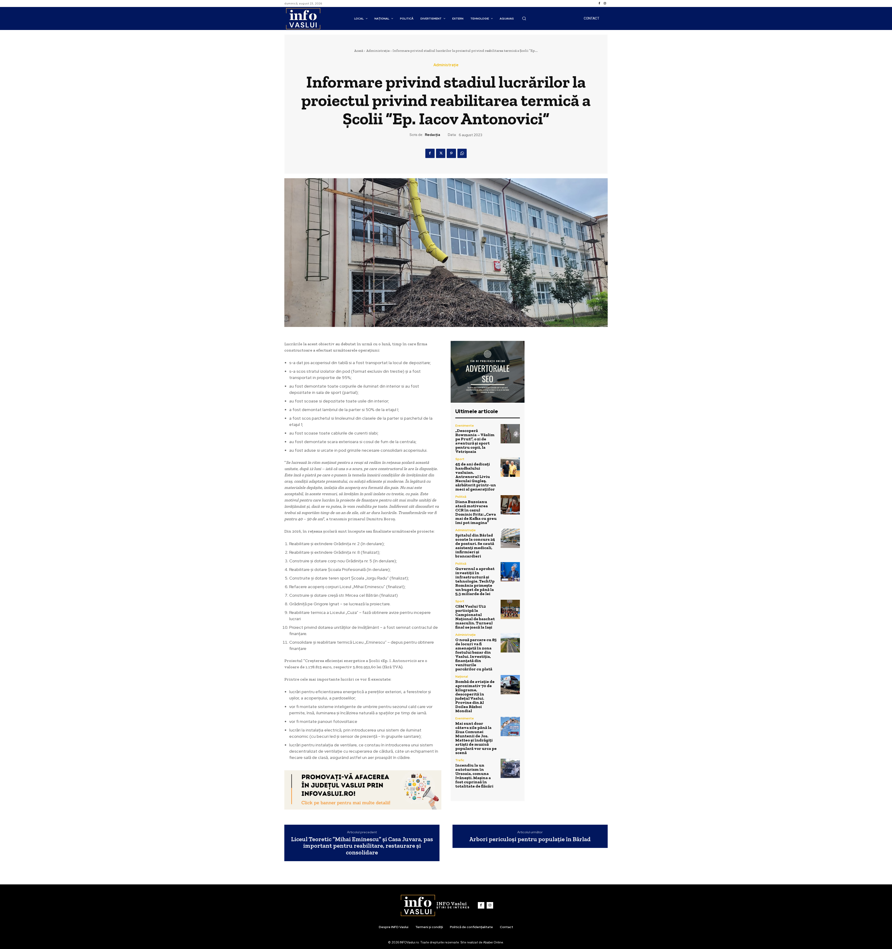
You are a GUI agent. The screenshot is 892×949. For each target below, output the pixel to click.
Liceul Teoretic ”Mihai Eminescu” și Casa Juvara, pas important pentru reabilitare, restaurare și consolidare (362, 846)
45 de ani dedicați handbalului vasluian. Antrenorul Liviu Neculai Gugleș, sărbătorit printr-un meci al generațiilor (475, 476)
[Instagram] (605, 3)
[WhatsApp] (462, 153)
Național (461, 676)
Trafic (459, 760)
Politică (460, 496)
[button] (524, 18)
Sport (459, 459)
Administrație (378, 51)
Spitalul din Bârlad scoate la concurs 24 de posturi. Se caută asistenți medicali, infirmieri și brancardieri (475, 546)
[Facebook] (599, 3)
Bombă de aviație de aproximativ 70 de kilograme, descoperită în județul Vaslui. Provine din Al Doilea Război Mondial (475, 696)
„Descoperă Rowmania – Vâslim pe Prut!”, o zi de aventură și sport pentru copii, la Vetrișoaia (475, 441)
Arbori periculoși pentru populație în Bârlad (530, 839)
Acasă (358, 51)
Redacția (432, 135)
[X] (440, 153)
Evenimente (464, 425)
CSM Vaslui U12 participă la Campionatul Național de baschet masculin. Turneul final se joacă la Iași (475, 617)
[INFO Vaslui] (303, 18)
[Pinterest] (451, 153)
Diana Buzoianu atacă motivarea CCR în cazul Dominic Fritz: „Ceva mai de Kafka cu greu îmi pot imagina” (476, 512)
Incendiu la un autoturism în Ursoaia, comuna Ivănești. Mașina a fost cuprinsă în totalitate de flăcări (474, 776)
